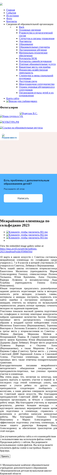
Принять (5, 456)
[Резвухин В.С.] (29, 113)
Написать (23, 198)
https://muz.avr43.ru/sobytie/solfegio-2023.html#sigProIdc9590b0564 (18, 250)
